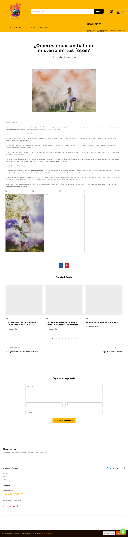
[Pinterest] (121, 468)
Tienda (33, 27)
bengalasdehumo (62, 57)
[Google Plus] (10, 506)
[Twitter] (7, 506)
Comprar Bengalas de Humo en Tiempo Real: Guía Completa (21, 323)
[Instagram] (17, 506)
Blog (46, 27)
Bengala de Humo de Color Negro (102, 322)
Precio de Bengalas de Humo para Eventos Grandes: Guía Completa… (63, 323)
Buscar (98, 11)
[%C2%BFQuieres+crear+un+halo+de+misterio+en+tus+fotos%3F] (67, 265)
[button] (123, 532)
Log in (123, 11)
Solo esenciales (109, 533)
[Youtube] (14, 506)
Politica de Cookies (46, 533)
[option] (24, 307)
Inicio (40, 27)
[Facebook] (3, 506)
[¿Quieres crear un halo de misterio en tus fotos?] (61, 265)
